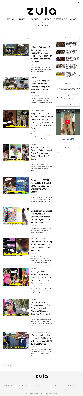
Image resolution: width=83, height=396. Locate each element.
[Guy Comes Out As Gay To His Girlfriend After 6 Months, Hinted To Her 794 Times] (16, 246)
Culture (34, 19)
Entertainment (60, 19)
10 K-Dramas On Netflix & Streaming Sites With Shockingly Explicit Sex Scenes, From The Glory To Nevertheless (72, 44)
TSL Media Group (53, 393)
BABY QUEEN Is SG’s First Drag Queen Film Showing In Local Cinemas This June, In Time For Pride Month (40, 308)
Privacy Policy (39, 385)
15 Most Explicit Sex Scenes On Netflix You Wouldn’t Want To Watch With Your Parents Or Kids (72, 59)
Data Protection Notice (24, 386)
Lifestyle (47, 19)
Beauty (22, 19)
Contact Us (71, 385)
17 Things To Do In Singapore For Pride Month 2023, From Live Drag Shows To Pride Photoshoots (41, 277)
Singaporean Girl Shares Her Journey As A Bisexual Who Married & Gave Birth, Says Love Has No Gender (41, 217)
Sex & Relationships (41, 238)
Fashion (10, 19)
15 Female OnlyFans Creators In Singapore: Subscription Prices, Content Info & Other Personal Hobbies (71, 66)
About (73, 19)
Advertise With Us (7, 385)
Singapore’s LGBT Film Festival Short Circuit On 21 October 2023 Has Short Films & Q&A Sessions (41, 186)
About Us (54, 385)
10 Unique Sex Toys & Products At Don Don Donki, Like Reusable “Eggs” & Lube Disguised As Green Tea (73, 74)
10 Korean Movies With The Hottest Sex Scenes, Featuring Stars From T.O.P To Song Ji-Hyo (73, 52)
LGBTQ (28, 38)
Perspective (39, 44)
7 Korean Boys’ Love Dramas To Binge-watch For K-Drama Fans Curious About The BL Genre (41, 153)
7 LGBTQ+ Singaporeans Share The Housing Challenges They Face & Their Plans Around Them (42, 87)
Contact (41, 22)
